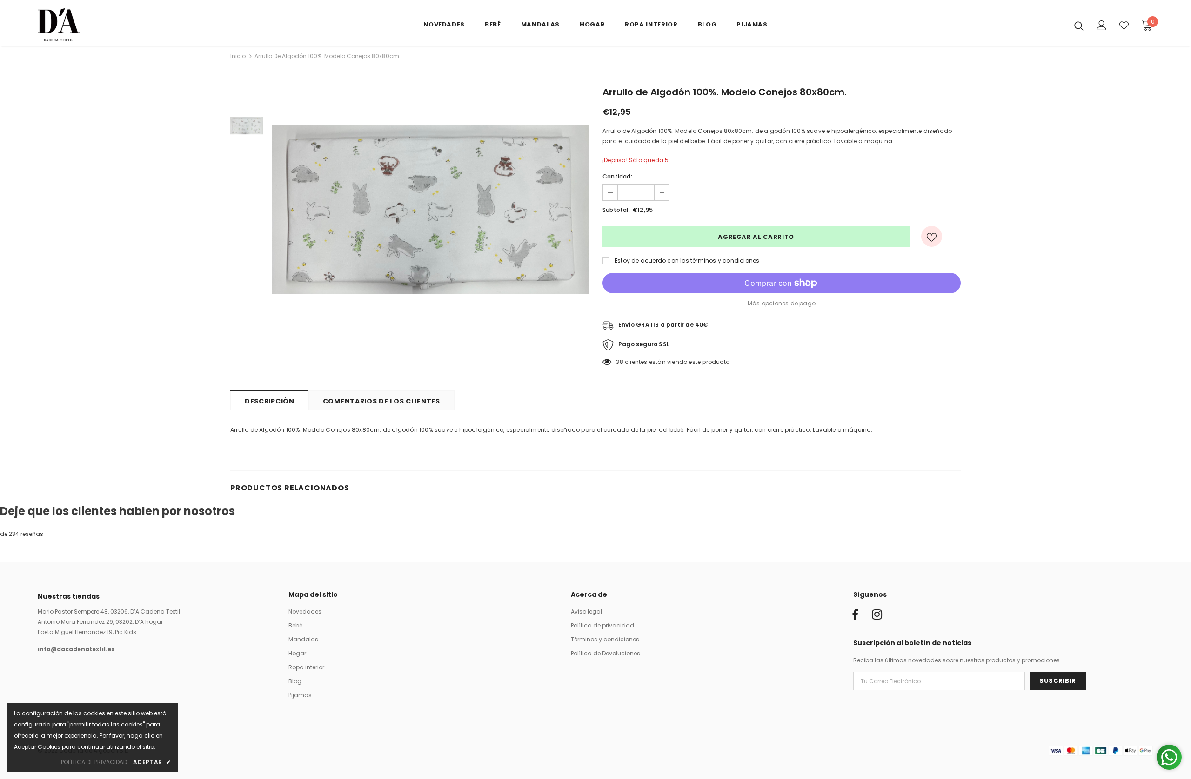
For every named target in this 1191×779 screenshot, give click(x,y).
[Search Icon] (1079, 25)
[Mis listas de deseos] (1124, 25)
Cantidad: (617, 176)
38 (619, 362)
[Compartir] (955, 236)
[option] (430, 209)
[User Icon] (1102, 25)
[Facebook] (855, 615)
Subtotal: (616, 210)
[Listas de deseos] (931, 236)
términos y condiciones (724, 260)
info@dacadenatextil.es (76, 649)
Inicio (238, 56)
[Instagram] (877, 615)
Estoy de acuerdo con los (652, 260)
